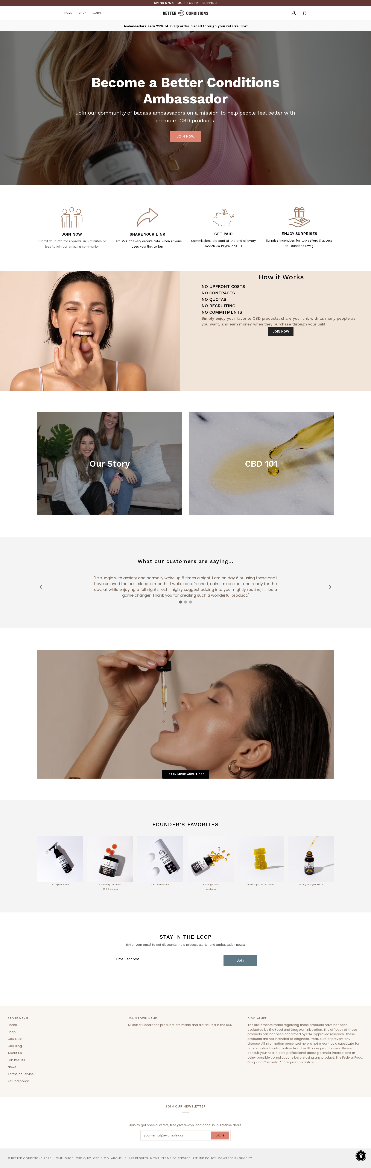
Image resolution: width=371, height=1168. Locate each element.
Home (12, 1025)
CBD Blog (15, 1046)
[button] (82, 13)
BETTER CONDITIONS (27, 1158)
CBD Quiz (15, 1039)
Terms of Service (21, 1074)
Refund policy (18, 1081)
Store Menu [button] (18, 1018)
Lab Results (16, 1060)
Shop (12, 1032)
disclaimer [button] (257, 1018)
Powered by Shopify (235, 1158)
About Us (15, 1053)
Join (240, 960)
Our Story (110, 464)
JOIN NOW (186, 136)
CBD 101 (261, 464)
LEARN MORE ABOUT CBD (186, 774)
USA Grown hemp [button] (142, 1018)
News (12, 1067)
